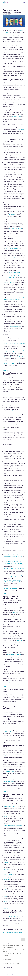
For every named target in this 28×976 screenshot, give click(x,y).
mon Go (18, 276)
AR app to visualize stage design (16, 739)
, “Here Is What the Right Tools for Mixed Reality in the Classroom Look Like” (13, 562)
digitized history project (9, 782)
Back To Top (5, 370)
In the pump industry (12, 215)
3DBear (5, 896)
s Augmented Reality (17, 357)
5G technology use (9, 282)
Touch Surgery (7, 869)
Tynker (10, 680)
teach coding (7, 682)
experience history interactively (14, 654)
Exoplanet (6, 856)
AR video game (11, 277)
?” (22, 357)
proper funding (10, 411)
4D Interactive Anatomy (9, 874)
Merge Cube (16, 623)
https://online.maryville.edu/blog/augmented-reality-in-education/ (13, 933)
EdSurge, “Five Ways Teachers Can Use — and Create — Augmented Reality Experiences (14, 555)
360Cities (8, 656)
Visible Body (6, 879)
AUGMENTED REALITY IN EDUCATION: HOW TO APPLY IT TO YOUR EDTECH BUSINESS (13, 963)
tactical (11, 327)
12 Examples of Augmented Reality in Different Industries (13, 950)
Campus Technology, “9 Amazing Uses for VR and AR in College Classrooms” (14, 588)
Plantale (5, 886)
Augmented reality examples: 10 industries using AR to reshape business (13, 946)
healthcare (19, 228)
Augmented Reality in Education (12, 582)
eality (20, 327)
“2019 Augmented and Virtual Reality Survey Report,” (13, 916)
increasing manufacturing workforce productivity (12, 273)
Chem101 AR (20, 640)
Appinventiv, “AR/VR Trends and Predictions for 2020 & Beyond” (14, 344)
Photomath (14, 612)
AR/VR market (20, 60)
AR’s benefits (12, 228)
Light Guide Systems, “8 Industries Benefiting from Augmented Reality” (14, 351)
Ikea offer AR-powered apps (11, 249)
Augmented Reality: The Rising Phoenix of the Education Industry (13, 959)
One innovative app (10, 771)
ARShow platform (9, 732)
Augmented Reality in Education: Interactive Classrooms (12, 954)
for (16, 228)
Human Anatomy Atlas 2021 (10, 807)
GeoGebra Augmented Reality (10, 837)
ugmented (16, 327)
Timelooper (15, 656)
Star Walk (6, 862)
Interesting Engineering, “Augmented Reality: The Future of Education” (14, 569)
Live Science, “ (7, 357)
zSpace (5, 901)
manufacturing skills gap (13, 257)
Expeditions (6, 849)
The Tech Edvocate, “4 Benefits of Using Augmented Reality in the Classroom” (13, 576)
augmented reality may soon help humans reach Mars (14, 298)
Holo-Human (7, 817)
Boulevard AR (7, 890)
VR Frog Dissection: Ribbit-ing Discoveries (13, 825)
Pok (15, 276)
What (11, 357)
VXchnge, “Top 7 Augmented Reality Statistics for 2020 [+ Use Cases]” (14, 363)
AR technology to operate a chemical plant (14, 756)
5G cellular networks (16, 116)
